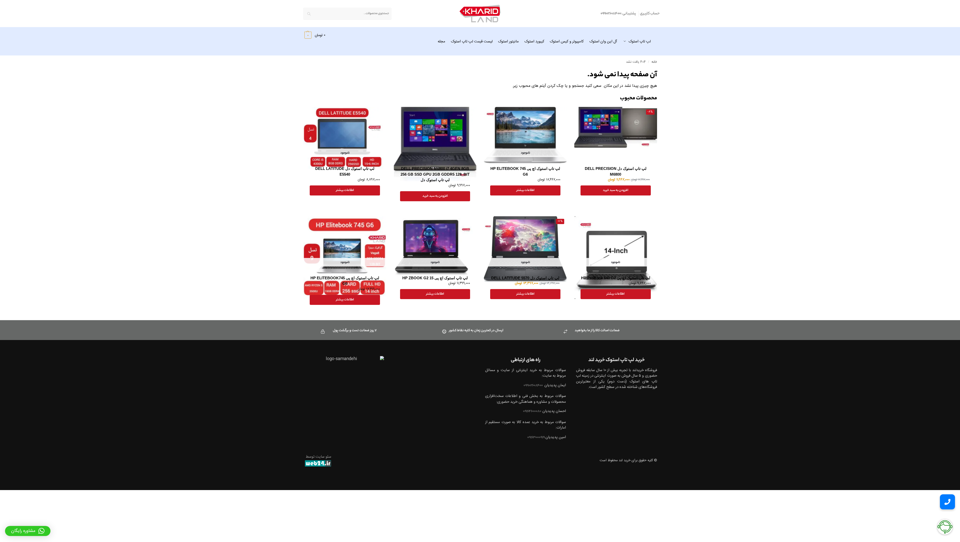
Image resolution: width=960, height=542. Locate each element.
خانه (654, 62)
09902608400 (533, 385)
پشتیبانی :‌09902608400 (618, 14)
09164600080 (532, 411)
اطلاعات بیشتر (525, 190)
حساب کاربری (650, 14)
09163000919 (536, 437)
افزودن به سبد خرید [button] (615, 190)
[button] (314, 35)
